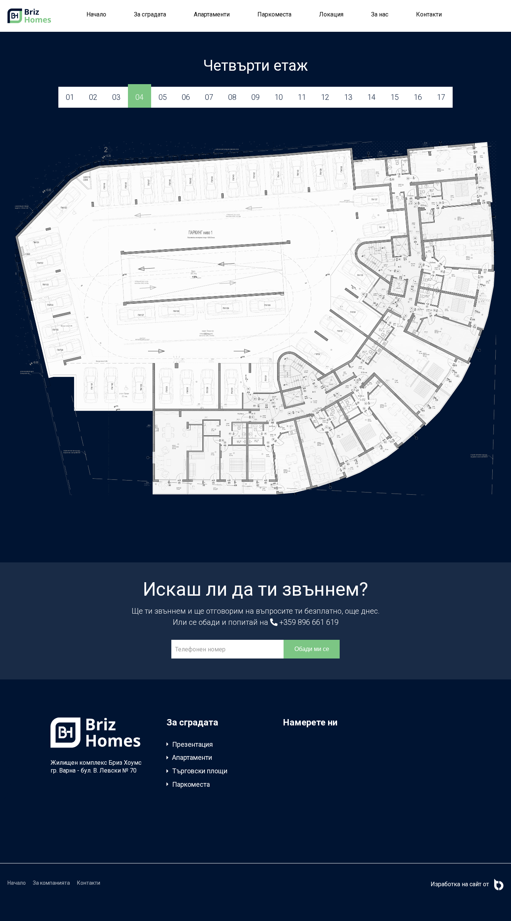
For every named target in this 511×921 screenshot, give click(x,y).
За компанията (51, 883)
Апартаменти (212, 14)
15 (395, 97)
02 (93, 97)
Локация (331, 14)
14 (371, 97)
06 (186, 97)
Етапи (181, 822)
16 (418, 97)
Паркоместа (274, 14)
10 (279, 97)
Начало (96, 14)
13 (348, 97)
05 (163, 97)
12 (325, 97)
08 (232, 97)
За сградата (150, 14)
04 (139, 97)
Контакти (429, 14)
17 (441, 97)
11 (302, 97)
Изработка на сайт (456, 884)
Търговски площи (199, 771)
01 (70, 97)
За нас (379, 14)
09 (255, 97)
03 (116, 97)
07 (209, 97)
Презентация (192, 744)
